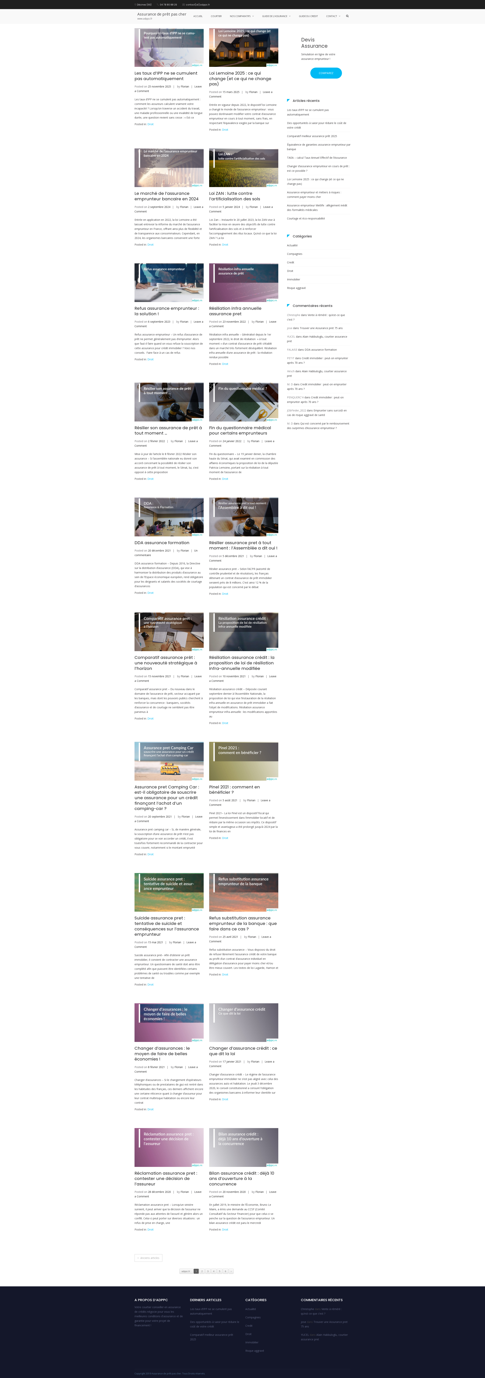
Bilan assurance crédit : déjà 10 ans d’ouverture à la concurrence (241, 1178)
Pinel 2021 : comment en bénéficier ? (234, 789)
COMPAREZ (326, 73)
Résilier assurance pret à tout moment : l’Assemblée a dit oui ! (243, 545)
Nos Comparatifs (240, 16)
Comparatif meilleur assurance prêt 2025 (312, 136)
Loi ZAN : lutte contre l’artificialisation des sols (234, 196)
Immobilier (293, 279)
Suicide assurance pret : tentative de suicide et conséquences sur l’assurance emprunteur (167, 926)
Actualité (292, 245)
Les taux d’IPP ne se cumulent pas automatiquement (166, 76)
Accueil (198, 16)
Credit (290, 262)
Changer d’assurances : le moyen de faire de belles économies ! (162, 1053)
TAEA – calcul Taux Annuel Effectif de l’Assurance (317, 157)
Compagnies (294, 254)
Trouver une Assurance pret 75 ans (321, 328)
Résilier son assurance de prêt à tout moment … (168, 430)
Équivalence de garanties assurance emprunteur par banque (318, 147)
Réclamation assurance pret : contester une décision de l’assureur (166, 1178)
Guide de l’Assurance (274, 16)
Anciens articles (149, 1258)
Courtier (216, 16)
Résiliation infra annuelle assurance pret (235, 311)
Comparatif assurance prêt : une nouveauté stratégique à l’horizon (166, 663)
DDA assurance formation (162, 543)
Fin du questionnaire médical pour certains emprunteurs (240, 430)
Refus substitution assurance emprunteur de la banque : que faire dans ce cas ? (243, 923)
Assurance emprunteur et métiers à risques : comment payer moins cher (314, 194)
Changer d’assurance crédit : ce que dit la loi (243, 1051)
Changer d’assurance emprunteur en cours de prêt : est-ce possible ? (318, 168)
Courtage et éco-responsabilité (306, 218)
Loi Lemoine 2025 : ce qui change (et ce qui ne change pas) (240, 78)
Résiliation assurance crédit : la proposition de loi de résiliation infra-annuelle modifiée (242, 663)
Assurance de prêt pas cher (161, 14)
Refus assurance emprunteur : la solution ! (167, 311)
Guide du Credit (308, 16)
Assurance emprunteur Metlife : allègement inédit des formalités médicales (317, 208)
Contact (331, 16)
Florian (185, 86)
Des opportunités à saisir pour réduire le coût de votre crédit (316, 125)
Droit (150, 124)
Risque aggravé (296, 288)
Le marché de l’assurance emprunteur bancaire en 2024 (167, 196)
